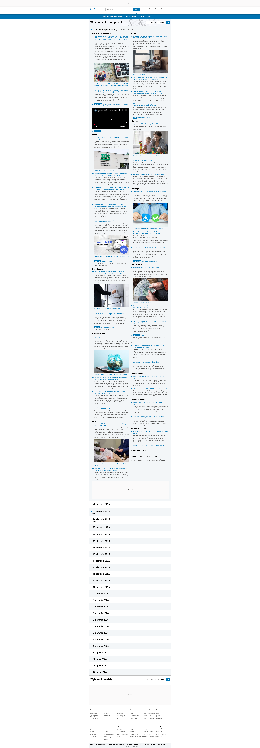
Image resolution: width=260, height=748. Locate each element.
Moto (142, 13)
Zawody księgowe (94, 718)
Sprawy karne (120, 713)
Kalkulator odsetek (134, 732)
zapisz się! (159, 453)
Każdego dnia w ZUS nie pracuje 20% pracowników (105, 170)
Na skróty (158, 726)
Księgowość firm (98, 333)
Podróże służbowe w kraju (148, 728)
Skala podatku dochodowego (149, 736)
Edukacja (158, 13)
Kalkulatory (132, 726)
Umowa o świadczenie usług (149, 261)
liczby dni (103, 131)
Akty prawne (120, 726)
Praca (118, 718)
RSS (141, 744)
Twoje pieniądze (134, 13)
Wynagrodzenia (107, 713)
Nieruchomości (149, 13)
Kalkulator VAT (133, 731)
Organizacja (93, 728)
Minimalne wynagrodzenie (148, 729)
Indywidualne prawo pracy (109, 711)
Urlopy (105, 716)
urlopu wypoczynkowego (108, 261)
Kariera (136, 744)
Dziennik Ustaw (120, 728)
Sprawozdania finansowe (148, 718)
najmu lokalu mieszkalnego (107, 327)
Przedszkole (106, 728)
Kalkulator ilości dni (134, 729)
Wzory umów (159, 732)
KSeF (164, 13)
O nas (91, 744)
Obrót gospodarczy (94, 715)
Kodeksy (118, 736)
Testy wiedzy (106, 739)
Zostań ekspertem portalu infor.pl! (144, 456)
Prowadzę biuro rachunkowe (149, 713)
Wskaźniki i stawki (147, 726)
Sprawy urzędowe (120, 716)
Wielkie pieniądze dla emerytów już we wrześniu (143, 302)
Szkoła (105, 729)
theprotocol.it (159, 736)
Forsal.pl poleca (137, 373)
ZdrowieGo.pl (159, 728)
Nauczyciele (106, 731)
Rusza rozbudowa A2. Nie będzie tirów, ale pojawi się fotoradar (150, 388)
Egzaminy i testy (107, 732)
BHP (104, 718)
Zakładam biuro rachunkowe (149, 711)
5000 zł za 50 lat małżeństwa (139, 74)
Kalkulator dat (133, 728)
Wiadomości (159, 711)
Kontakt (147, 744)
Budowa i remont (160, 716)
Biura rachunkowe (147, 709)
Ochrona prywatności (101, 744)
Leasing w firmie (133, 718)
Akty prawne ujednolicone (122, 734)
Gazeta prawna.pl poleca (140, 343)
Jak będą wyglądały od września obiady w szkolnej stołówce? (149, 174)
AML (144, 720)
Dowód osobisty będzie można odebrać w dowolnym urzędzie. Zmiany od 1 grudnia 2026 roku (127, 16)
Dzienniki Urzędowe (121, 731)
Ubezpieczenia (107, 715)
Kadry (104, 13)
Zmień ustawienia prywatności (116, 744)
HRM (105, 720)
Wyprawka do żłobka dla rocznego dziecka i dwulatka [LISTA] (149, 124)
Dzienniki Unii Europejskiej (122, 732)
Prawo (126, 13)
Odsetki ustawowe (147, 734)
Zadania (92, 731)
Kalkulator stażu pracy (134, 734)
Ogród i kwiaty (159, 718)
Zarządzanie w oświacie (109, 734)
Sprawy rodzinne (120, 711)
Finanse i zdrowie (134, 720)
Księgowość (97, 13)
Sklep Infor (119, 720)
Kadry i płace (93, 734)
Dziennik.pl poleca (138, 399)
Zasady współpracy (139, 462)
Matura (105, 736)
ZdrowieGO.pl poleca (139, 429)
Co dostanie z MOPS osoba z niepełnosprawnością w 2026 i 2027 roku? (148, 228)
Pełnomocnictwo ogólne (143, 117)
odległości (142, 335)
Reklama (153, 744)
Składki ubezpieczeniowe (148, 731)
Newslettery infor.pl (138, 450)
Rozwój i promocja (94, 732)
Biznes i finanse (133, 711)
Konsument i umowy (121, 715)
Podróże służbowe (147, 732)
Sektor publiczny (118, 13)
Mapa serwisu (161, 744)
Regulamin (129, 744)
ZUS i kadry (92, 716)
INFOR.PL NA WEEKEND (101, 33)
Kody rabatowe (159, 731)
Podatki (92, 711)
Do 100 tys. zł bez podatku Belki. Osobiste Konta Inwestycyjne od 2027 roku (110, 374)
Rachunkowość (93, 713)
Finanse (158, 715)
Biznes (109, 13)
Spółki (131, 713)
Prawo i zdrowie (120, 721)
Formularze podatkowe (161, 734)
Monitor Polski (120, 729)
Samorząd (135, 188)
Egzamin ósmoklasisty (108, 737)
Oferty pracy (159, 737)
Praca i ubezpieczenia (134, 715)
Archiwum (158, 729)
